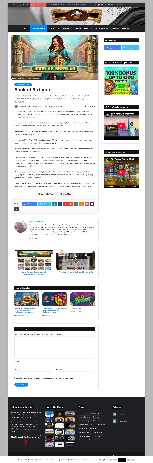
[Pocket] (87, 204)
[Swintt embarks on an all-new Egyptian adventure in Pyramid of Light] (54, 299)
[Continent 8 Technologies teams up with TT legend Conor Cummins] (70, 444)
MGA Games (96, 421)
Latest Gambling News (23, 84)
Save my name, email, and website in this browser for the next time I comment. (44, 378)
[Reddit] (70, 204)
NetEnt (93, 424)
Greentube (96, 417)
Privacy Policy (136, 456)
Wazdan (101, 440)
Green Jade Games (47, 194)
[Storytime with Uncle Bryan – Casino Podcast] (49, 419)
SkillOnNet (97, 436)
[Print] (16, 209)
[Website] (30, 238)
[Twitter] (33, 238)
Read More (130, 460)
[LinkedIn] (54, 204)
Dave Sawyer (22, 106)
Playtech (93, 428)
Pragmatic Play (84, 432)
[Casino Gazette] (76, 16)
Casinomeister (95, 413)
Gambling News (38, 28)
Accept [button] (121, 460)
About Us (127, 456)
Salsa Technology (85, 436)
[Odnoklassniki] (81, 204)
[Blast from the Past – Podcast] (60, 419)
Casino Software (84, 417)
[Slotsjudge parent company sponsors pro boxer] (60, 414)
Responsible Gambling (120, 28)
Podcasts (88, 28)
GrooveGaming (84, 421)
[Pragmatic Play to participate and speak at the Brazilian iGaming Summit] (70, 426)
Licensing (66, 28)
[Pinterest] (65, 204)
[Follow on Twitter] (28, 106)
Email (17, 370)
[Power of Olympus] (49, 444)
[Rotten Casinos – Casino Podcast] (70, 413)
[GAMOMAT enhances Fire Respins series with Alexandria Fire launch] (26, 299)
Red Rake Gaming (97, 432)
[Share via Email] (92, 204)
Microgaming (83, 424)
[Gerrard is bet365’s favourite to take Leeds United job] (49, 431)
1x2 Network (83, 413)
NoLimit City (102, 424)
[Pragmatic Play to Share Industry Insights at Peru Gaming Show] (70, 438)
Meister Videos (101, 28)
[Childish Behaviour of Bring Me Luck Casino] (70, 419)
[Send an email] (29, 106)
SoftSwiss (82, 440)
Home (26, 28)
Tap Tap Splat (76, 308)
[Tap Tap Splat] (82, 299)
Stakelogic (92, 440)
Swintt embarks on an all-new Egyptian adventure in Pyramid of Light (54, 310)
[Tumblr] (60, 204)
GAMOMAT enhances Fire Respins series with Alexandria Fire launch (24, 310)
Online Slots (66, 194)
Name (17, 361)
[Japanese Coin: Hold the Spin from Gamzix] (70, 432)
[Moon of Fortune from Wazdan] (60, 432)
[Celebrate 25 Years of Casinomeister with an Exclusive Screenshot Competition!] (49, 426)
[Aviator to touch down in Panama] (60, 444)
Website (59, 370)
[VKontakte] (76, 204)
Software (77, 28)
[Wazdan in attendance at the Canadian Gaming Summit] (60, 438)
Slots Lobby (54, 28)
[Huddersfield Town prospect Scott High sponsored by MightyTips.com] (49, 414)
